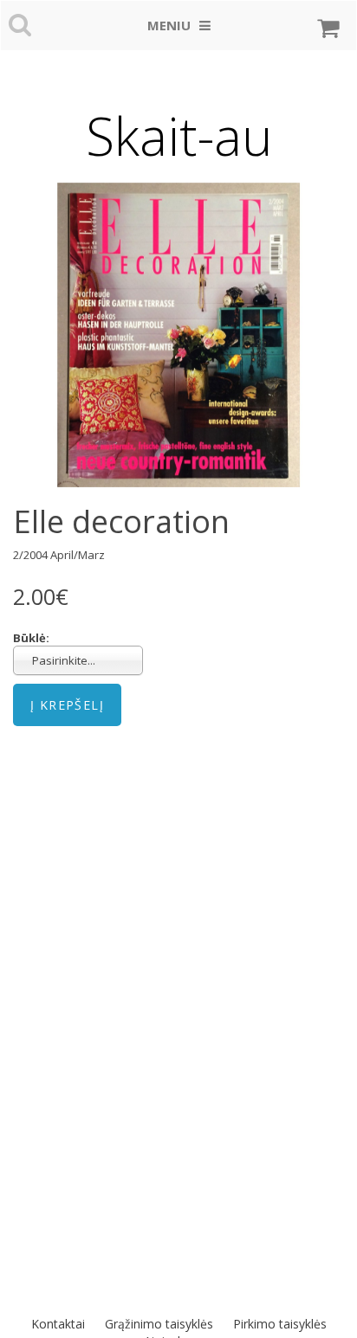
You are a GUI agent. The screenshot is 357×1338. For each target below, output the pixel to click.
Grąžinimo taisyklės (159, 1323)
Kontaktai (58, 1323)
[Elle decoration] (178, 335)
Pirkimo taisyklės (280, 1323)
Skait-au (179, 135)
